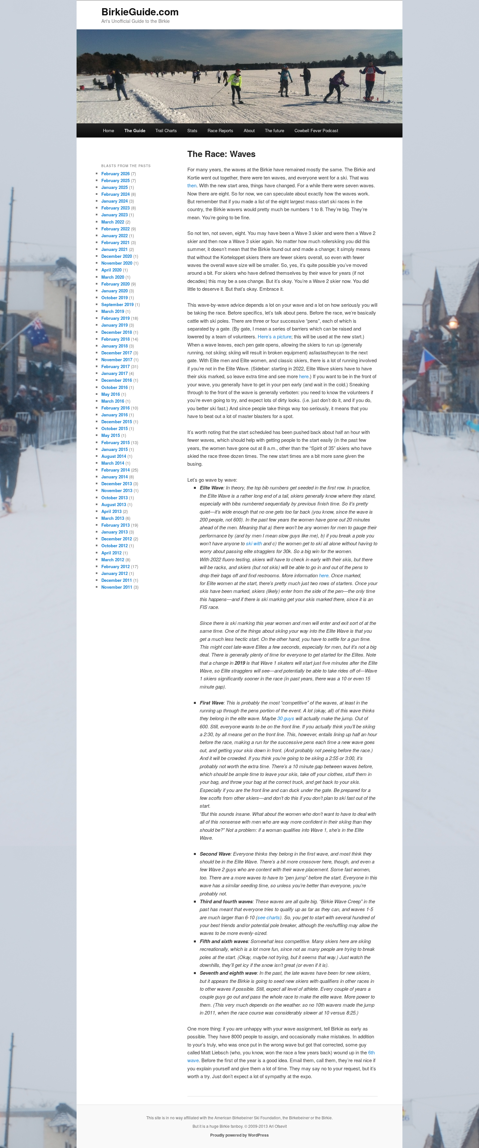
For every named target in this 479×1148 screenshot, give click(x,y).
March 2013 (112, 518)
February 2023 (115, 208)
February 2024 (115, 194)
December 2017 (116, 352)
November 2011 (116, 587)
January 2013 (114, 532)
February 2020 (115, 284)
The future (274, 130)
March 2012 (112, 559)
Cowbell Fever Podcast (316, 130)
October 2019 (114, 297)
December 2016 (116, 380)
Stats (192, 130)
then (191, 185)
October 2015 (114, 428)
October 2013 (114, 497)
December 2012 (116, 538)
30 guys (285, 718)
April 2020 (111, 270)
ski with (254, 543)
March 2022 (112, 222)
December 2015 (116, 421)
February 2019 (115, 318)
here (304, 376)
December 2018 (116, 332)
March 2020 (112, 277)
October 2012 (114, 545)
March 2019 (112, 311)
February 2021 (115, 242)
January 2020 (114, 290)
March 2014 (112, 463)
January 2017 (114, 373)
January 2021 (114, 249)
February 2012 (115, 566)
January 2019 (114, 325)
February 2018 (115, 339)
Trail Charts (166, 130)
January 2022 (114, 235)
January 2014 (114, 476)
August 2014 (113, 456)
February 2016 (115, 408)
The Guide (134, 130)
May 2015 (110, 435)
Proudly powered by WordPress (239, 1135)
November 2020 (116, 263)
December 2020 (116, 256)
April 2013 (111, 511)
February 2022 (115, 228)
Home (108, 130)
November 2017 (116, 359)
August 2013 (113, 504)
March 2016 (112, 401)
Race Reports (220, 130)
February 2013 (115, 525)
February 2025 (115, 180)
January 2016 (114, 414)
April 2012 (111, 553)
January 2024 (114, 201)
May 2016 (110, 394)
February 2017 (115, 366)
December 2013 (116, 483)
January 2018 (114, 346)
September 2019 (117, 304)
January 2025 (114, 187)
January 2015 (114, 449)
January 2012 (114, 573)
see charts (268, 917)
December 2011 (116, 580)
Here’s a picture (274, 336)
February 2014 (115, 470)
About (249, 130)
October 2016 (114, 387)
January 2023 (114, 214)
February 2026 (115, 173)
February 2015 (115, 442)
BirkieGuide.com (140, 11)
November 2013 (116, 490)
